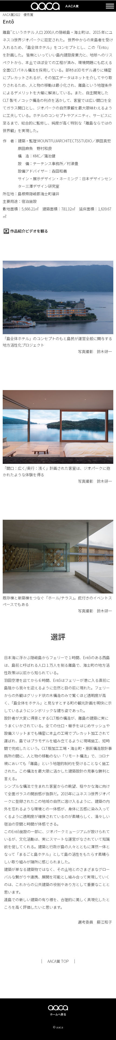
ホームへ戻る (58, 1014)
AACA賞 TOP (58, 961)
